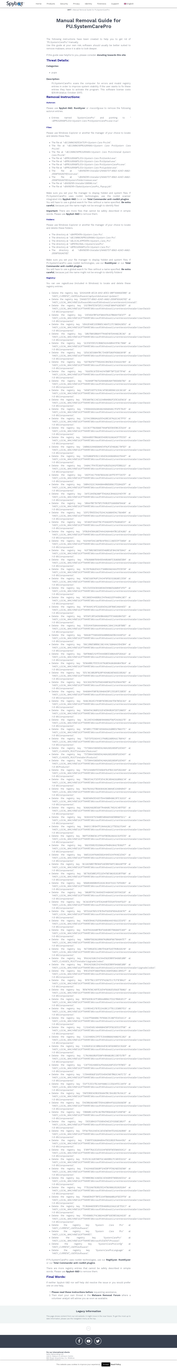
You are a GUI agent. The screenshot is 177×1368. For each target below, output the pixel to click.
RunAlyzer (79, 108)
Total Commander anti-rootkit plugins (108, 199)
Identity (88, 4)
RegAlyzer (111, 1259)
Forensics (101, 4)
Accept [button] (106, 1364)
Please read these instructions (68, 1292)
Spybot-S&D (65, 108)
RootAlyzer (111, 263)
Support (115, 4)
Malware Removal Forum (106, 1295)
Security (64, 4)
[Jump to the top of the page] (88, 1329)
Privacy (76, 4)
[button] (79, 1340)
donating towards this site (111, 55)
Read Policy (116, 1364)
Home (38, 4)
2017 (69, 10)
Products (51, 4)
